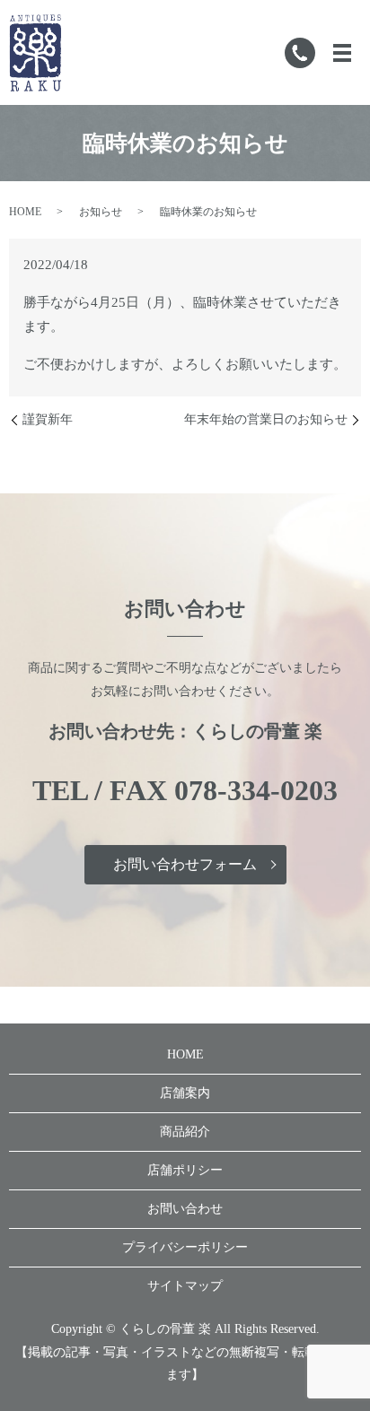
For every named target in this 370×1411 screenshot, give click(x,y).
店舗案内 (185, 1093)
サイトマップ (185, 1286)
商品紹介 (185, 1131)
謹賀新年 (47, 419)
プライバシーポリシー (185, 1247)
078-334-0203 (256, 790)
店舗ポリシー (185, 1170)
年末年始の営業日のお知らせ (266, 419)
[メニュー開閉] (342, 53)
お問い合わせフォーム (185, 864)
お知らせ (100, 211)
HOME (25, 211)
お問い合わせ (185, 1208)
